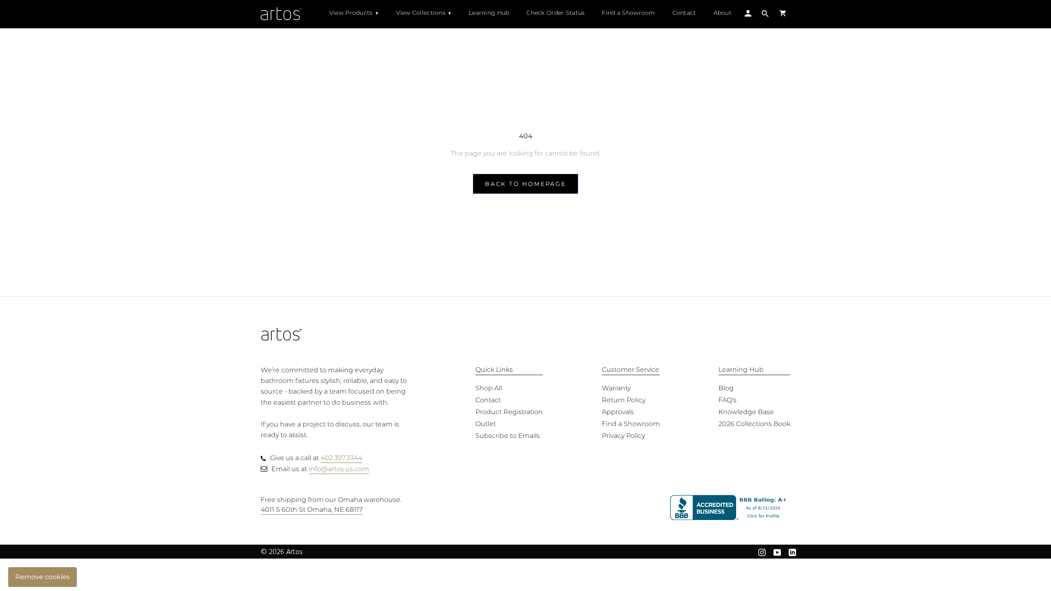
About (723, 12)
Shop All (488, 388)
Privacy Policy (623, 436)
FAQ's (727, 400)
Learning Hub (489, 12)
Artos (294, 551)
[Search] (765, 14)
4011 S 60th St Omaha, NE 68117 (312, 509)
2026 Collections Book (754, 424)
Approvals (618, 412)
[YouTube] (777, 552)
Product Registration (509, 412)
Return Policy (623, 400)
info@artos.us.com (339, 469)
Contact (684, 12)
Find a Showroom (628, 12)
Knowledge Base (746, 412)
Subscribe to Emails (507, 436)
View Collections (420, 12)
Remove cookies (42, 577)
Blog (726, 388)
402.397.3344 (341, 458)
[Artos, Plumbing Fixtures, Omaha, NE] (730, 508)
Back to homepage (525, 184)
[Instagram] (762, 552)
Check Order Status (555, 12)
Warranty (616, 388)
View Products (351, 12)
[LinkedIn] (792, 552)
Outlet (485, 424)
